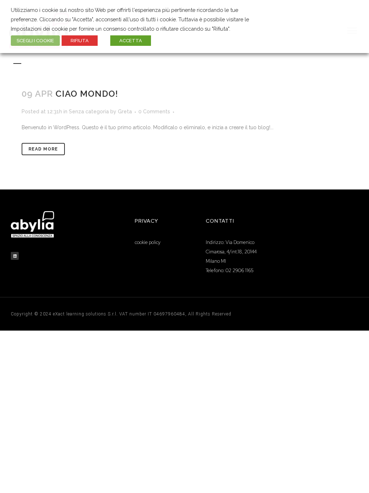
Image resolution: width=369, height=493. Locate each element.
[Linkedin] (15, 256)
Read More (43, 149)
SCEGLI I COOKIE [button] (35, 40)
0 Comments (154, 111)
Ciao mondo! (86, 93)
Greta (125, 111)
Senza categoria (89, 111)
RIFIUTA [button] (80, 40)
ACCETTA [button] (130, 40)
